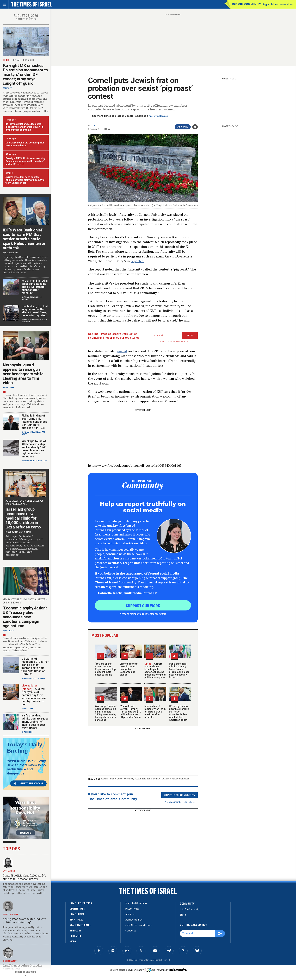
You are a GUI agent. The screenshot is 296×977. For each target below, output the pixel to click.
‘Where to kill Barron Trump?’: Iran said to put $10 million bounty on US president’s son (130, 711)
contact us (130, 930)
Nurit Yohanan (31, 320)
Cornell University (125, 778)
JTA (93, 125)
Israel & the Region (81, 903)
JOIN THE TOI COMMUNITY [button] (179, 794)
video (73, 941)
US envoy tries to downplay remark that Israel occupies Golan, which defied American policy (179, 713)
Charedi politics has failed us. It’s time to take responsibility (24, 877)
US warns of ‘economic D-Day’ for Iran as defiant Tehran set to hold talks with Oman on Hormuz (35, 666)
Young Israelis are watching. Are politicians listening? (24, 920)
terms (185, 341)
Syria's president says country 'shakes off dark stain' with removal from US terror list (25, 180)
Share (184, 127)
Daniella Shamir (10, 914)
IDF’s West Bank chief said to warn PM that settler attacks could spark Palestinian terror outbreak (24, 239)
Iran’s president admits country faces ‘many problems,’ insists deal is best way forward (179, 670)
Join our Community (246, 4)
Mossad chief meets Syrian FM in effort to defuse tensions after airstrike (155, 711)
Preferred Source (158, 116)
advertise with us (134, 919)
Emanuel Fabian (31, 297)
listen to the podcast (30, 783)
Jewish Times (107, 778)
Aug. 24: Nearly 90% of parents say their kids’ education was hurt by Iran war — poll (34, 696)
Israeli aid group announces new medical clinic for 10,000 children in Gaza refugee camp (23, 518)
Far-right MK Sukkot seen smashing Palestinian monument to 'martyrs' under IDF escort (25, 161)
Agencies (26, 299)
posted (122, 351)
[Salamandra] (178, 969)
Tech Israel (76, 919)
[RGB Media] (150, 970)
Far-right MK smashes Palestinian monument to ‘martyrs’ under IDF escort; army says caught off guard (25, 74)
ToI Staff (7, 88)
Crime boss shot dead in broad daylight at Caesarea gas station (129, 669)
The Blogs (75, 930)
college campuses (180, 778)
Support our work (143, 605)
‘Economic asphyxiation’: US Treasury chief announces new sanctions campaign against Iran (25, 617)
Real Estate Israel (80, 925)
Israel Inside (77, 914)
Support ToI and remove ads (277, 4)
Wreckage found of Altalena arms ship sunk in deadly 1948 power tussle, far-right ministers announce (105, 713)
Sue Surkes (13, 532)
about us (129, 914)
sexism (165, 778)
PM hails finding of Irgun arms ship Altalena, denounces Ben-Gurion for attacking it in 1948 (34, 422)
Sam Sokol (29, 461)
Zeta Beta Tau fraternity (148, 778)
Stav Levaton (11, 253)
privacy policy (132, 908)
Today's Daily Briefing (24, 747)
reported (137, 261)
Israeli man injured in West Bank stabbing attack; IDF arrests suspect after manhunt (35, 287)
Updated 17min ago (23, 60)
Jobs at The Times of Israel (138, 925)
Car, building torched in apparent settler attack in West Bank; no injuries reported (35, 311)
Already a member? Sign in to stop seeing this (143, 613)
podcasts (75, 936)
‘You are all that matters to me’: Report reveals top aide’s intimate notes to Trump (105, 669)
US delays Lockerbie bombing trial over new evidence (24, 144)
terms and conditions (136, 903)
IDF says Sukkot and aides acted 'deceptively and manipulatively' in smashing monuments (24, 127)
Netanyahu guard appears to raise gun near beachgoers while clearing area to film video (23, 374)
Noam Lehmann (31, 432)
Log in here (189, 801)
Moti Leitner (9, 871)
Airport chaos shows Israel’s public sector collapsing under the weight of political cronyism (155, 670)
